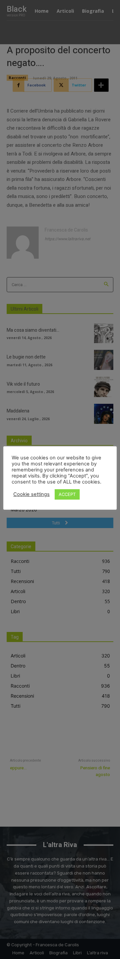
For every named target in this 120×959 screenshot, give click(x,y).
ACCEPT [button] (67, 494)
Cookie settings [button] (31, 494)
